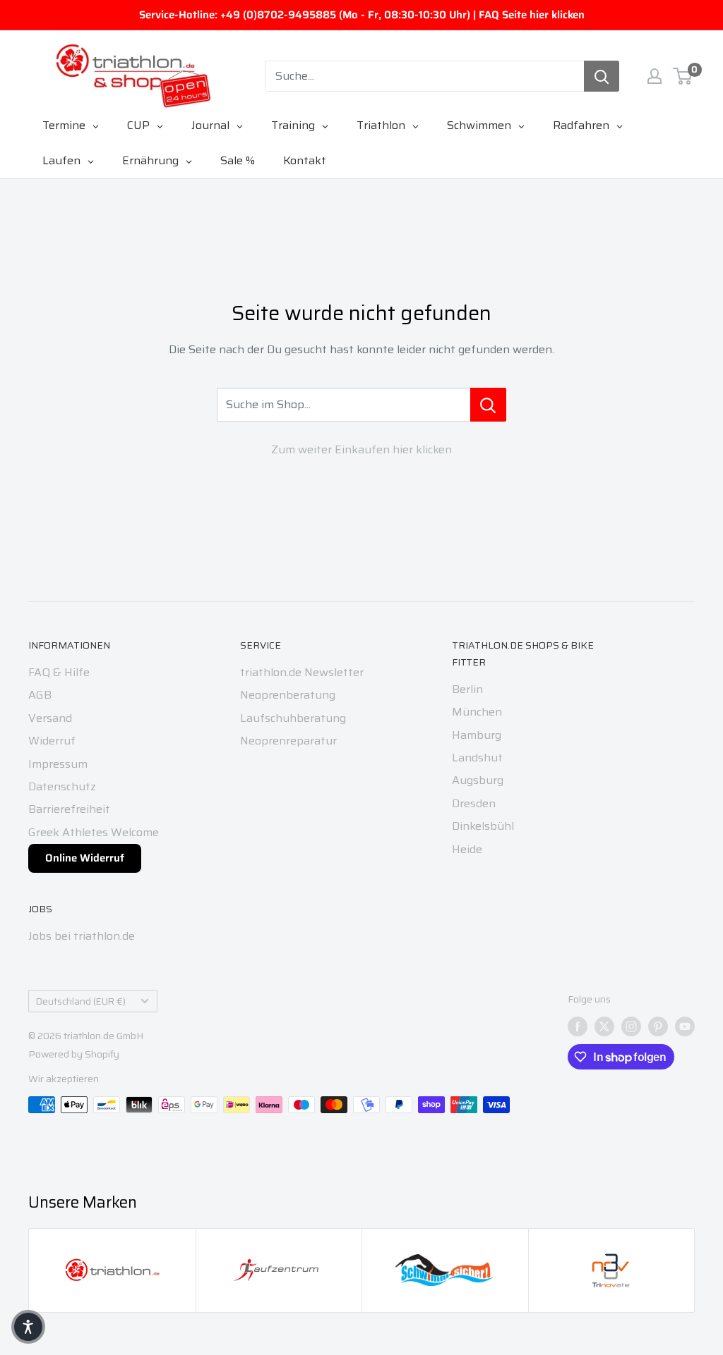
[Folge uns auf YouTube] (685, 1026)
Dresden (474, 803)
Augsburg (477, 780)
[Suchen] (601, 76)
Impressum (58, 764)
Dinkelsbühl (483, 826)
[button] (28, 1327)
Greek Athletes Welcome (93, 832)
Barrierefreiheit (69, 809)
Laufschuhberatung (293, 718)
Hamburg (476, 735)
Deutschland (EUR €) (81, 1001)
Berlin (467, 689)
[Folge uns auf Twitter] (604, 1026)
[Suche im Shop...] (488, 405)
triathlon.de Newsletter (302, 672)
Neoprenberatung (287, 695)
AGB (40, 695)
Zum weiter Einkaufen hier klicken (361, 449)
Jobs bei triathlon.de (81, 936)
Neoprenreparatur (288, 740)
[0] (683, 76)
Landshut (477, 757)
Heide (467, 849)
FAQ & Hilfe (59, 672)
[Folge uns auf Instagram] (631, 1026)
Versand (50, 718)
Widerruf (52, 740)
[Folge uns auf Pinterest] (658, 1026)
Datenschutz (62, 786)
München (477, 712)
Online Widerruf (84, 858)
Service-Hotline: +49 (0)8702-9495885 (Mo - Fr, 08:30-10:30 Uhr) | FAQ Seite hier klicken (362, 14)
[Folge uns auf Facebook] (577, 1026)
